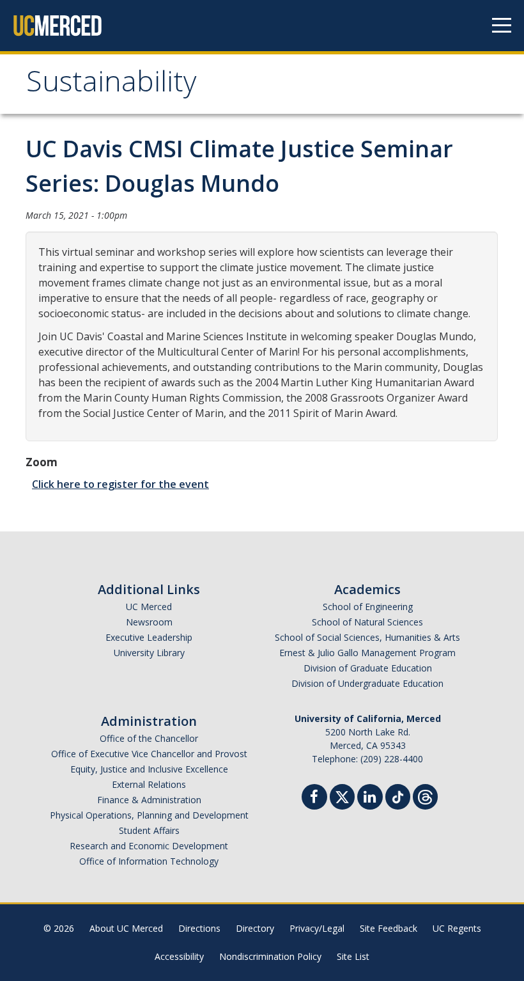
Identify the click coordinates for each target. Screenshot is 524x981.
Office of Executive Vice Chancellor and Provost (149, 754)
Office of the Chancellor (149, 738)
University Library (149, 653)
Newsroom (149, 622)
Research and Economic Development (149, 846)
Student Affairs (149, 830)
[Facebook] (314, 798)
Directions (199, 928)
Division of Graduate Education (368, 668)
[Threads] (425, 795)
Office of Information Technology (149, 861)
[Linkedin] (370, 798)
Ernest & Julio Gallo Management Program (367, 653)
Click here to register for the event (120, 484)
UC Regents (457, 928)
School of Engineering (368, 606)
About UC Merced (126, 928)
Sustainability (111, 85)
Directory (255, 928)
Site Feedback (388, 928)
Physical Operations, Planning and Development (149, 815)
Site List (353, 956)
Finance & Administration (149, 800)
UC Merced (149, 606)
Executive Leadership (148, 637)
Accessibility (179, 956)
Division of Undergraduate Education (367, 683)
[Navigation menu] (501, 25)
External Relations (149, 784)
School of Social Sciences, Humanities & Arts (367, 637)
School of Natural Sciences (367, 622)
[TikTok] (397, 795)
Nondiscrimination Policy (270, 956)
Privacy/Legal (316, 928)
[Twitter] (342, 795)
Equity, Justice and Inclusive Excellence (149, 769)
